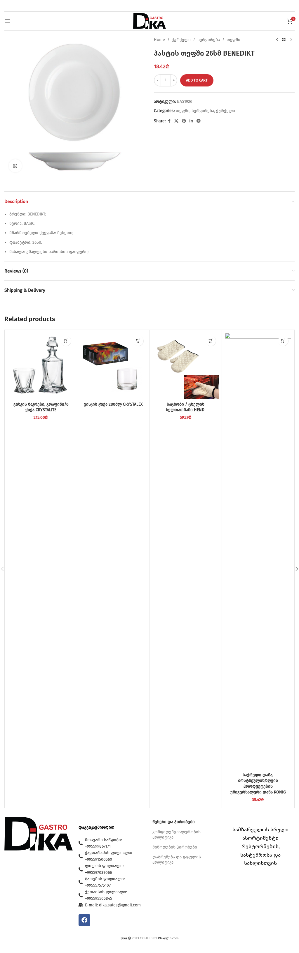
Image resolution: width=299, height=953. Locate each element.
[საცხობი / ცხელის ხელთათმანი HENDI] (185, 366)
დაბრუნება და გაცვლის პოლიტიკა (176, 860)
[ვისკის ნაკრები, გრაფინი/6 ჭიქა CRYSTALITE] (41, 366)
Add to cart (197, 80)
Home (159, 39)
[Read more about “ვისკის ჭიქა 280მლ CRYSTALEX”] (138, 341)
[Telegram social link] (198, 121)
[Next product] (291, 39)
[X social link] (176, 121)
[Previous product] (277, 39)
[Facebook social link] (169, 121)
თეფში (233, 39)
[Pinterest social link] (184, 121)
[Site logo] (149, 20)
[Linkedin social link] (191, 121)
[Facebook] (84, 920)
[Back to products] (284, 39)
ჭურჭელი (181, 39)
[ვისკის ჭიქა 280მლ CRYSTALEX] (113, 366)
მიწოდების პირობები (174, 847)
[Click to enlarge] (15, 165)
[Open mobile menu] (7, 21)
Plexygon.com (168, 938)
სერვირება (208, 39)
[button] (66, 341)
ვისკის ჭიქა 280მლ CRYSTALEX (113, 404)
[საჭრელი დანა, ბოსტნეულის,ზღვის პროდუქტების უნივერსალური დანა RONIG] (258, 551)
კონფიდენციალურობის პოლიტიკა (176, 835)
